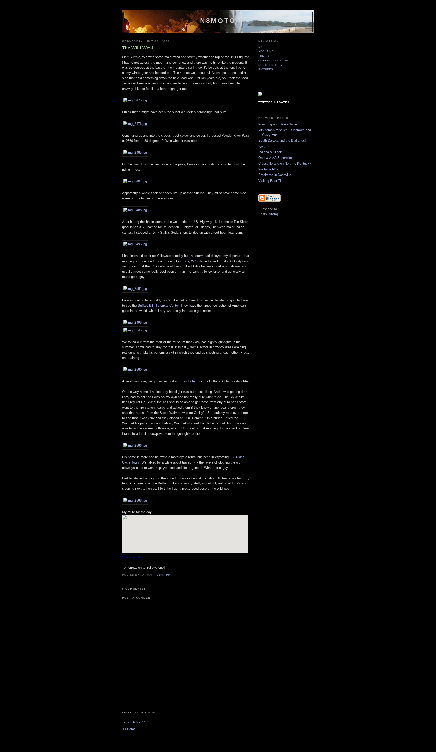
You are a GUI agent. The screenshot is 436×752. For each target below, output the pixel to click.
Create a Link (135, 721)
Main (262, 47)
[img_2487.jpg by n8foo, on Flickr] (135, 181)
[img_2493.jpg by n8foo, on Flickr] (135, 244)
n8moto (218, 20)
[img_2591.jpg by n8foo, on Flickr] (135, 289)
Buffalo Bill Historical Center (158, 305)
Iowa (261, 146)
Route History (270, 65)
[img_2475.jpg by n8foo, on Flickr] (135, 100)
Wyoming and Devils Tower (278, 124)
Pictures (265, 69)
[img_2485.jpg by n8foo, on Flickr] (135, 152)
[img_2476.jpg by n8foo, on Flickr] (135, 124)
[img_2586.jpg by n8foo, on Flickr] (135, 445)
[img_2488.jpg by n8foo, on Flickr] (135, 210)
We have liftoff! (269, 169)
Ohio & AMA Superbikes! (276, 158)
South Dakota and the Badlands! (282, 140)
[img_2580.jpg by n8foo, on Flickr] (135, 369)
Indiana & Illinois (270, 152)
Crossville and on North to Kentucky (284, 163)
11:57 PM (163, 574)
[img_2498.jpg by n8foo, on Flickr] (135, 322)
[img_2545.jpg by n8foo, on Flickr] (135, 330)
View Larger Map (132, 557)
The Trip (265, 55)
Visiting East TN (270, 181)
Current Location (273, 60)
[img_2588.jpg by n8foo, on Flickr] (135, 500)
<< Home (129, 729)
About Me (266, 51)
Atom (273, 214)
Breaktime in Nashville (274, 175)
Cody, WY (189, 261)
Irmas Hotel (187, 381)
